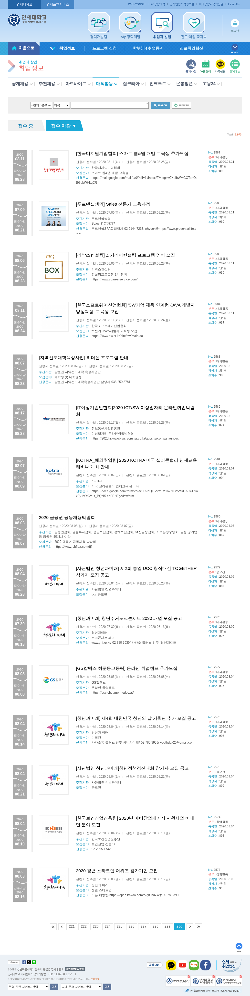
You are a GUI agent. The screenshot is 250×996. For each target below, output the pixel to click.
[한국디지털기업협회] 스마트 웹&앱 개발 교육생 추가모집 (132, 153)
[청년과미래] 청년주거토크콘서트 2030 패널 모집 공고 (129, 618)
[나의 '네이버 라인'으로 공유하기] (34, 962)
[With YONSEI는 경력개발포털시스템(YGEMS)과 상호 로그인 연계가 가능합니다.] (178, 980)
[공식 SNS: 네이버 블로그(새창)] (194, 965)
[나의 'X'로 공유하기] (29, 962)
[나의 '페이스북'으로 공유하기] (24, 962)
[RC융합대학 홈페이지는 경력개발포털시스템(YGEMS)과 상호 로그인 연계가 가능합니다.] (202, 980)
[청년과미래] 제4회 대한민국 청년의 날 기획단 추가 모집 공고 (136, 718)
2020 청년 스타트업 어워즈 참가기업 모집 (117, 870)
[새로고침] (181, 105)
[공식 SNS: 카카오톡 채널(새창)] (171, 965)
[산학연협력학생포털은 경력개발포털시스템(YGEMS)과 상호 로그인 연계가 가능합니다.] (228, 980)
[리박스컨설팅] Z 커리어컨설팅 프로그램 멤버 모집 (125, 255)
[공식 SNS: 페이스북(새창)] (205, 965)
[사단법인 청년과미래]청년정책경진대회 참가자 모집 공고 (132, 768)
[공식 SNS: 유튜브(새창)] (182, 965)
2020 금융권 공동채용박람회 (67, 517)
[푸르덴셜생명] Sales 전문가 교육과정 (113, 204)
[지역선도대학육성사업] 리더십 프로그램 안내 (83, 357)
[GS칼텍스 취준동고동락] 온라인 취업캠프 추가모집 (126, 668)
